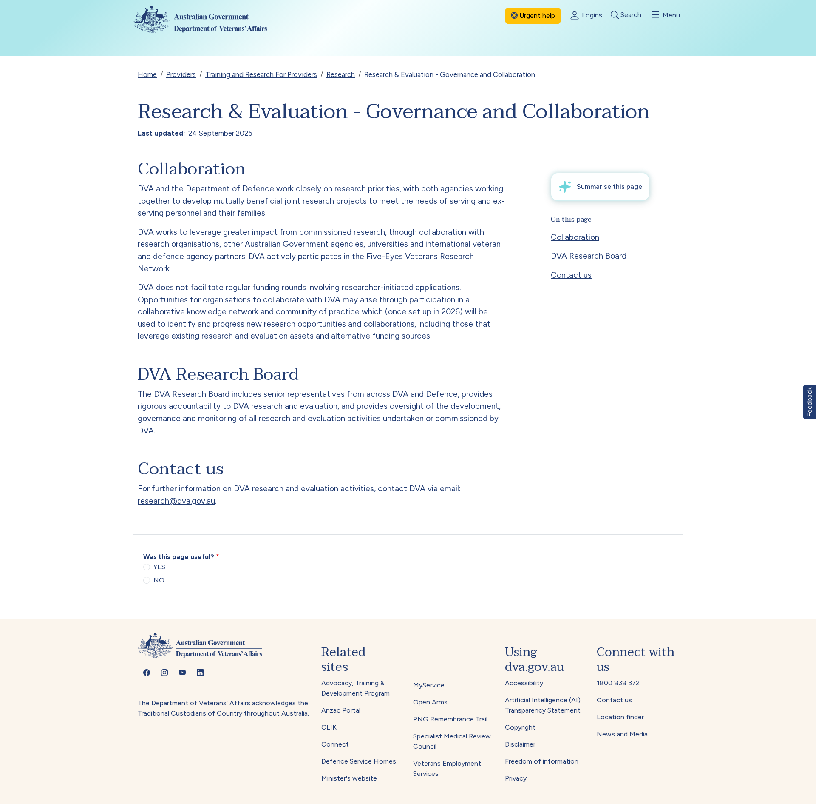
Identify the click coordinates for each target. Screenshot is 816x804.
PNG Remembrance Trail (450, 719)
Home (147, 74)
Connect (335, 744)
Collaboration (575, 237)
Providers (181, 74)
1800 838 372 (618, 683)
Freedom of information (541, 761)
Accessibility (524, 683)
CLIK (329, 727)
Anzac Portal (340, 710)
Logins (591, 15)
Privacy (516, 778)
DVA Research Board (588, 256)
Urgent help (536, 15)
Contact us (571, 275)
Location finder (620, 717)
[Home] (207, 19)
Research (340, 74)
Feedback (809, 402)
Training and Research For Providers (261, 74)
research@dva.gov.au (176, 501)
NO (158, 580)
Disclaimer (520, 744)
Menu (670, 15)
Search (630, 15)
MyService (429, 685)
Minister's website (349, 778)
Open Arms (430, 702)
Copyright (520, 727)
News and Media (622, 734)
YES (159, 567)
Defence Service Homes (358, 761)
